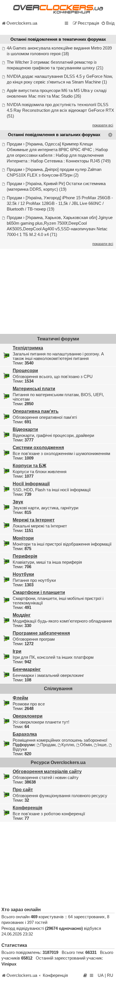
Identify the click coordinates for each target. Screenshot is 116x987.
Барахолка (25, 734)
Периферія (25, 556)
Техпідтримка (28, 347)
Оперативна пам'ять (36, 411)
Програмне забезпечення (41, 633)
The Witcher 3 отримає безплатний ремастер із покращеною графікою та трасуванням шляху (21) (55, 65)
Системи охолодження (38, 447)
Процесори (25, 370)
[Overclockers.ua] (58, 9)
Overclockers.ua (21, 23)
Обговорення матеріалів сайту (47, 771)
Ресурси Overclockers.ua (58, 762)
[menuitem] (108, 23)
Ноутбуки (23, 574)
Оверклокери (28, 715)
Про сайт (23, 789)
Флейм (20, 697)
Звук (18, 501)
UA (101, 975)
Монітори (23, 537)
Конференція (27, 807)
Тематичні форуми (58, 338)
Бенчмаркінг (27, 669)
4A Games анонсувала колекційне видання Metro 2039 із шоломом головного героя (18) (59, 51)
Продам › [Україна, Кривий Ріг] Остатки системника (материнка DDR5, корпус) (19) (56, 186)
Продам (47, 745)
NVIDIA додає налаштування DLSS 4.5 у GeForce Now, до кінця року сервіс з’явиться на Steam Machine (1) (60, 79)
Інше (101, 745)
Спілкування (58, 688)
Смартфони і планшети (39, 592)
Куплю (67, 745)
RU (110, 975)
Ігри (17, 651)
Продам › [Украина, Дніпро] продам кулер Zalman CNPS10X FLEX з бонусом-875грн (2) (54, 172)
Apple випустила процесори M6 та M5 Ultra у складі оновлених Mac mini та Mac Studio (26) (56, 93)
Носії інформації (31, 483)
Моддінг (22, 614)
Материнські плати (34, 388)
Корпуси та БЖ (29, 465)
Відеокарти (25, 429)
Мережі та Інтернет (34, 519)
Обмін (86, 745)
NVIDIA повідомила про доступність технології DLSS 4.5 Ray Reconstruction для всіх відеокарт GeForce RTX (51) (60, 110)
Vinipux (8, 964)
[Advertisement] (58, 291)
